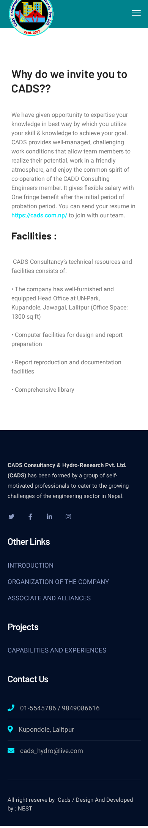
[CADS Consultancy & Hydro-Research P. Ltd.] (31, 12)
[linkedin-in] (49, 516)
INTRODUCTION (31, 565)
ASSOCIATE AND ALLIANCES (49, 598)
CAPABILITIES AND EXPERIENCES (57, 650)
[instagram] (68, 516)
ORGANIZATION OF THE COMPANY (58, 582)
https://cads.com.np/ (39, 215)
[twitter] (11, 516)
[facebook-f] (30, 516)
